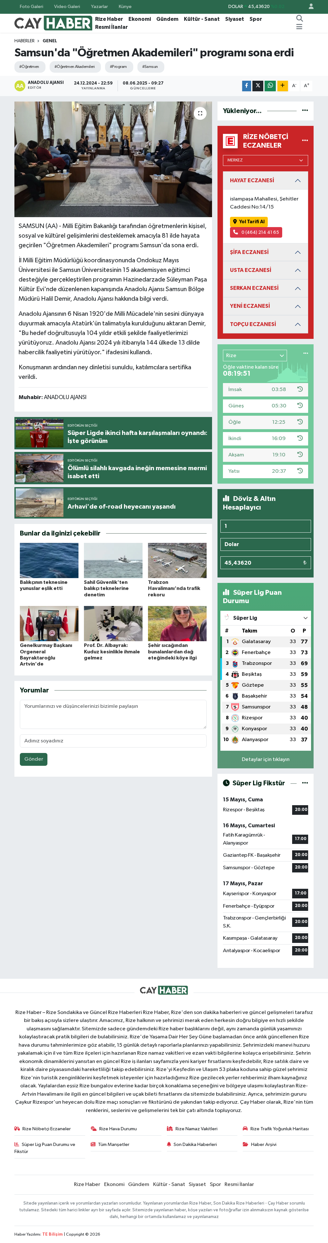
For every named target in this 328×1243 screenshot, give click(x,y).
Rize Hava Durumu (118, 1128)
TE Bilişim (52, 1234)
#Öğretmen (29, 67)
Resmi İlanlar (111, 27)
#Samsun (150, 67)
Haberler (24, 41)
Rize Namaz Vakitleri (196, 1128)
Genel (50, 41)
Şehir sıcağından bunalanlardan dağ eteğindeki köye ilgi (172, 651)
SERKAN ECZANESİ (254, 288)
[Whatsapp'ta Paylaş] (270, 86)
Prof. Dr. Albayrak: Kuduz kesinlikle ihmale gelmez (112, 651)
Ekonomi (139, 19)
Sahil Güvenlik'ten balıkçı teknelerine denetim (106, 588)
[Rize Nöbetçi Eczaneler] (305, 141)
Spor (256, 19)
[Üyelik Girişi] (308, 7)
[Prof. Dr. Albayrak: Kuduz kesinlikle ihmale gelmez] (113, 623)
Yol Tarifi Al (252, 221)
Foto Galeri (31, 6)
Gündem (167, 19)
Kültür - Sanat (202, 19)
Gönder (33, 759)
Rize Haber (109, 19)
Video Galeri (67, 6)
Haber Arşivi (263, 1144)
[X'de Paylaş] (257, 86)
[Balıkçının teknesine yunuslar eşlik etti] (49, 560)
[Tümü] (305, 111)
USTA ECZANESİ (250, 270)
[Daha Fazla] (282, 86)
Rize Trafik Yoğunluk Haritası (279, 1128)
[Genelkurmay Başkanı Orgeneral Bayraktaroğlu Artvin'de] (49, 623)
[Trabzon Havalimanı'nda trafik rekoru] (177, 560)
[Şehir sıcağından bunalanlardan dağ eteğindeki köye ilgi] (177, 623)
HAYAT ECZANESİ (252, 180)
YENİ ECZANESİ (250, 306)
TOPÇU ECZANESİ (253, 324)
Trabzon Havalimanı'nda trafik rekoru (174, 588)
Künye (125, 6)
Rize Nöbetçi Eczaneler (46, 1128)
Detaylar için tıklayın (266, 759)
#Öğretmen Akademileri (74, 67)
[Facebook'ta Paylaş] (246, 86)
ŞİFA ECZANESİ (249, 252)
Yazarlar (99, 6)
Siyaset (234, 19)
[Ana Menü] (299, 27)
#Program (118, 67)
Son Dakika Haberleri (195, 1144)
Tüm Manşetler (113, 1144)
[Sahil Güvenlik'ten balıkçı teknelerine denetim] (113, 560)
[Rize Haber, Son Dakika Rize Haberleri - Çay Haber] (53, 23)
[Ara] (300, 19)
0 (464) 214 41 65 (260, 232)
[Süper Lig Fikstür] (305, 783)
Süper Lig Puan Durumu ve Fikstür (45, 1148)
